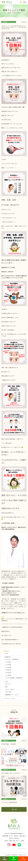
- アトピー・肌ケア (9, 689)
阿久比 (5, 28)
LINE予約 (13, 859)
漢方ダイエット (23, 25)
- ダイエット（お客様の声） (11, 659)
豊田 (25, 27)
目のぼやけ (8, 27)
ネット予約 (23, 859)
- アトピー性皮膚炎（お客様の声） (13, 678)
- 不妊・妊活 (7, 692)
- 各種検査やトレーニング (11, 695)
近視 (2, 28)
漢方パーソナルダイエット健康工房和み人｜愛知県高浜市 (14, 620)
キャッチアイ (8, 25)
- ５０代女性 (7, 670)
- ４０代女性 (7, 667)
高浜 (8, 28)
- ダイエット (7, 684)
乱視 (13, 25)
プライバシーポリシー (22, 848)
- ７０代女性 (7, 675)
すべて (6, 653)
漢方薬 (3, 27)
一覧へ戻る (14, 809)
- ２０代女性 (7, 662)
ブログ (6, 682)
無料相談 (4, 859)
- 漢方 (6, 687)
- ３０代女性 (7, 664)
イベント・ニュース (9, 698)
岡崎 (15, 25)
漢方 (18, 25)
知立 (20, 27)
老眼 (22, 27)
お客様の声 (7, 657)
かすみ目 (3, 25)
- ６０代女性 (7, 672)
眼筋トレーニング (14, 27)
